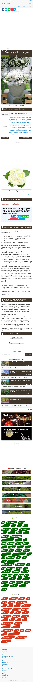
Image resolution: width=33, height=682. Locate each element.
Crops (24, 6)
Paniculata (11, 602)
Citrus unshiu (10, 568)
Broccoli (26, 543)
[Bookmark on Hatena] (14, 9)
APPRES (4, 677)
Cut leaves (25, 609)
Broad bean (22, 585)
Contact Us (5, 675)
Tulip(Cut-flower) (6, 609)
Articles (28, 56)
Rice (3, 522)
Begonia (18, 619)
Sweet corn (19, 582)
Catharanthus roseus (14, 634)
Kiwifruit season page (16, 506)
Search (29, 354)
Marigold (28, 630)
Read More (29, 409)
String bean (5, 585)
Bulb (11, 612)
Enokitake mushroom (7, 564)
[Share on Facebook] (3, 9)
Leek (25, 540)
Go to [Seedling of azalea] (25, 137)
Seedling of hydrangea (8, 637)
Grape (27, 575)
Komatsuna (11, 532)
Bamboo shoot (6, 529)
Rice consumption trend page (16, 512)
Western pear (15, 571)
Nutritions (4, 666)
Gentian (4, 602)
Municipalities (5, 658)
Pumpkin (27, 547)
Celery (4, 543)
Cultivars (4, 660)
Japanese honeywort (7, 540)
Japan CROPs (5, 3)
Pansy (16, 630)
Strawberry (12, 578)
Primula (12, 619)
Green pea (26, 550)
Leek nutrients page (16, 494)
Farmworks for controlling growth (18, 127)
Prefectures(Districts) (7, 656)
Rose (28, 598)
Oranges (27, 582)
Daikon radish (5, 525)
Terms (3, 672)
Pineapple (4, 582)
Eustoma (17, 605)
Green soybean (6, 554)
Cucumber (20, 547)
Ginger (4, 561)
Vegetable (21, 522)
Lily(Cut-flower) (26, 605)
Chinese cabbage (24, 529)
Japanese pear (6, 571)
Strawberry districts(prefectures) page (16, 500)
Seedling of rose (6, 641)
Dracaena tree (15, 627)
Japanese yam (11, 557)
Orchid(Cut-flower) (21, 602)
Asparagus (11, 543)
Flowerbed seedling (7, 630)
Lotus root (14, 529)
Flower (15, 113)
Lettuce (4, 547)
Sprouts (4, 589)
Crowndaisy (18, 540)
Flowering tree (12, 115)
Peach (10, 575)
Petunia (4, 634)
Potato (29, 554)
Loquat (4, 575)
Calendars (5, 664)
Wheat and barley (11, 522)
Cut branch (5, 612)
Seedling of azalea (21, 637)
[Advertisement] (16, 29)
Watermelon (26, 578)
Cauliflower (19, 543)
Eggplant (4, 550)
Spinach (26, 532)
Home (19, 6)
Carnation (21, 598)
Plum (15, 575)
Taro (3, 557)
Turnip (13, 525)
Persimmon (25, 571)
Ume (28, 564)
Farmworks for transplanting (23, 122)
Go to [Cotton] (5, 137)
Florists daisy (13, 598)
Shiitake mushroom (13, 561)
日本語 (30, 0)
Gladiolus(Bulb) (6, 616)
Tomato (11, 550)
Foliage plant (18, 623)
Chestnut (4, 578)
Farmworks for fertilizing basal (17, 120)
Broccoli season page (16, 489)
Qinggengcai (12, 547)
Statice (4, 605)
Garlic (24, 557)
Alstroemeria (16, 609)
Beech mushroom (20, 564)
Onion (18, 557)
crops (10, 113)
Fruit (3, 568)
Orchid (24, 619)
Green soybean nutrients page (16, 477)
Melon (19, 578)
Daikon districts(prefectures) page (16, 483)
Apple (25, 568)
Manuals (4, 670)
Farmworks (5, 662)
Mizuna (4, 532)
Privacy (4, 674)
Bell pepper (18, 550)
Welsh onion (5, 536)
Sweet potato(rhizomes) (19, 554)
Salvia (22, 630)
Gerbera (10, 605)
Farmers (12, 56)
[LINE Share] (9, 9)
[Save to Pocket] (11, 9)
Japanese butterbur (16, 536)
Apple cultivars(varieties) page (16, 472)
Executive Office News (8, 668)
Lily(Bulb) (17, 612)
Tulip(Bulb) (25, 612)
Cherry (21, 575)
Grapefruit (19, 568)
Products (20, 56)
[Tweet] (6, 9)
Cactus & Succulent (7, 623)
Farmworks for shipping (21, 130)
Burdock (25, 525)
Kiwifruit (12, 582)
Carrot (19, 525)
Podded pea (14, 585)
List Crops (28, 194)
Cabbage (19, 532)
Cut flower (4, 598)
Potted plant (22, 113)
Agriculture (5, 55)
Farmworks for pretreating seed (17, 117)
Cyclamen (4, 619)
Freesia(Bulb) (16, 616)
